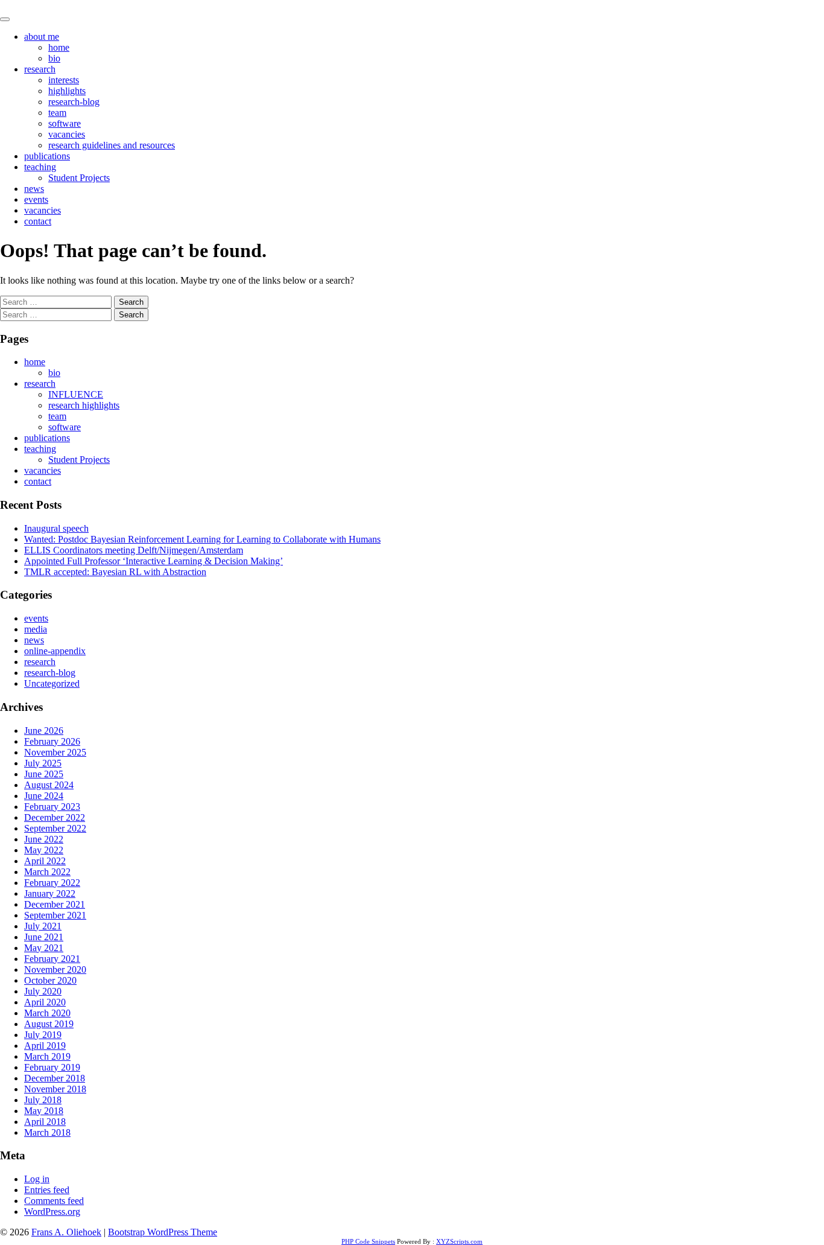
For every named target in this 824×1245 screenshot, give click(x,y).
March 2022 (47, 872)
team (57, 112)
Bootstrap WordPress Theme (162, 1232)
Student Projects (79, 178)
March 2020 (47, 1013)
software (64, 123)
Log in (36, 1179)
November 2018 (55, 1089)
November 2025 (55, 752)
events (36, 199)
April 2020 (45, 1002)
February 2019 (52, 1067)
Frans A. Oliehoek (35, 5)
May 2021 (43, 948)
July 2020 (43, 991)
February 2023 (52, 806)
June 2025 (43, 774)
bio (54, 58)
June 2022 (43, 839)
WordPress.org (52, 1211)
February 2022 (52, 882)
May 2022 (43, 850)
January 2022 (49, 893)
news (34, 188)
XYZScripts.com (459, 1241)
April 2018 (45, 1121)
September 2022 (55, 828)
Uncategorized (52, 683)
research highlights (83, 405)
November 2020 (55, 969)
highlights (67, 91)
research (39, 69)
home (58, 47)
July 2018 (43, 1100)
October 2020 (50, 980)
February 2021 (52, 959)
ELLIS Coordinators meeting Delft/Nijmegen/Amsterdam (133, 550)
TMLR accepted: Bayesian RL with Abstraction (115, 572)
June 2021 (43, 937)
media (35, 629)
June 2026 (43, 730)
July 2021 (43, 926)
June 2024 (43, 796)
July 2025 (43, 763)
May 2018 (43, 1111)
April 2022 (45, 861)
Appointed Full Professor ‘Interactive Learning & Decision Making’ (153, 561)
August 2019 (49, 1024)
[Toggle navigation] (5, 19)
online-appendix (55, 651)
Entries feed (46, 1190)
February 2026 (52, 741)
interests (63, 80)
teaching (40, 167)
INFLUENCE (75, 394)
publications (47, 156)
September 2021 (55, 915)
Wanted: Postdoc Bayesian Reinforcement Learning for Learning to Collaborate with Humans (202, 539)
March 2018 (47, 1132)
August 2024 (49, 785)
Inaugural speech (56, 528)
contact (37, 221)
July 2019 (43, 1035)
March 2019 (47, 1056)
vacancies (66, 134)
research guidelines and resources (111, 145)
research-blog (74, 102)
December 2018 (54, 1078)
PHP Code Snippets (368, 1241)
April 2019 (45, 1045)
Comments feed (54, 1201)
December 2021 (54, 904)
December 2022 (54, 817)
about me (41, 36)
